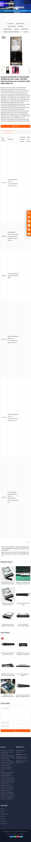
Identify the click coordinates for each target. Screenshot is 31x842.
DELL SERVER (10, 23)
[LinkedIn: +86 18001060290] (29, 217)
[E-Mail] (22, 837)
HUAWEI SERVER (20, 23)
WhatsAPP (24, 754)
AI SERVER (16, 29)
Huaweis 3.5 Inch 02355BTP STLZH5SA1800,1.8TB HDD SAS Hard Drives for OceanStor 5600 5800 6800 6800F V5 (15, 554)
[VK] (20, 837)
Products (3, 811)
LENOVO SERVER (12, 26)
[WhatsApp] (15, 837)
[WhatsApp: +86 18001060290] (29, 225)
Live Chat (16, 126)
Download (3, 816)
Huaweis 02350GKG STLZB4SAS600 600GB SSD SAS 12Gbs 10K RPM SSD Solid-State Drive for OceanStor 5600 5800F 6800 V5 (15, 548)
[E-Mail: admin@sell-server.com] (29, 234)
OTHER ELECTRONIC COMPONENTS (11, 31)
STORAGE (25, 31)
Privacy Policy (4, 823)
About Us (3, 809)
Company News (4, 813)
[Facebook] (10, 837)
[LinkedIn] (13, 837)
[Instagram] (17, 837)
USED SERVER (24, 29)
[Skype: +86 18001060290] (29, 221)
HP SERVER (20, 26)
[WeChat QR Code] (29, 230)
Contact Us (3, 821)
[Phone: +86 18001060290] (29, 213)
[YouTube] (18, 837)
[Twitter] (12, 837)
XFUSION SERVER (7, 29)
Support (2, 818)
